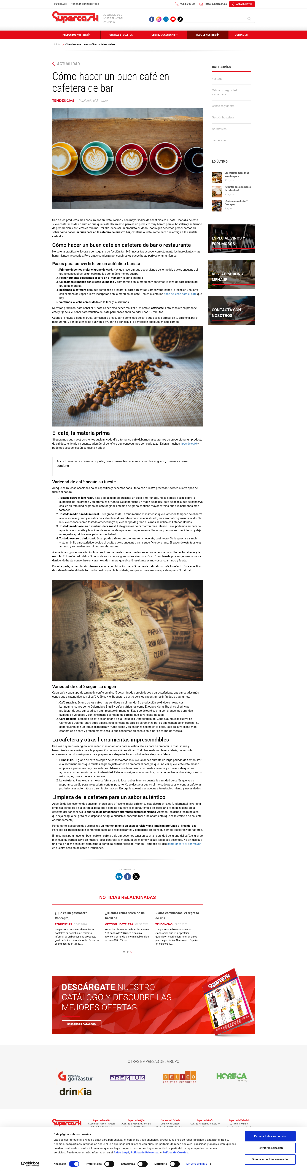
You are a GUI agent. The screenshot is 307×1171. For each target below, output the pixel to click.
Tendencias (63, 101)
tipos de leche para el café (180, 294)
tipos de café (189, 443)
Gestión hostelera (119, 924)
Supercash (60, 4)
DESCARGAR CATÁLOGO (81, 1024)
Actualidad (68, 63)
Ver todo (217, 78)
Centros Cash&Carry (165, 34)
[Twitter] (136, 877)
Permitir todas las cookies (270, 1136)
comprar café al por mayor (184, 844)
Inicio (57, 44)
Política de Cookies (175, 1152)
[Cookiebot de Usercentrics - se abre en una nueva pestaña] (30, 1164)
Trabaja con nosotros (85, 4)
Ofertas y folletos (121, 34)
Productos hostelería (76, 34)
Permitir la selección (270, 1147)
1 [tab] (124, 952)
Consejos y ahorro (223, 106)
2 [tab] (127, 952)
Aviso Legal (121, 1152)
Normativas (219, 129)
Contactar (241, 34)
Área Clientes (244, 4)
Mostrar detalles (196, 1163)
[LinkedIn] (119, 877)
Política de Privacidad (145, 1152)
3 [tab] (131, 952)
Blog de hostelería (207, 34)
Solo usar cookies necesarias (270, 1159)
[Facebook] (127, 877)
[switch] (109, 1164)
